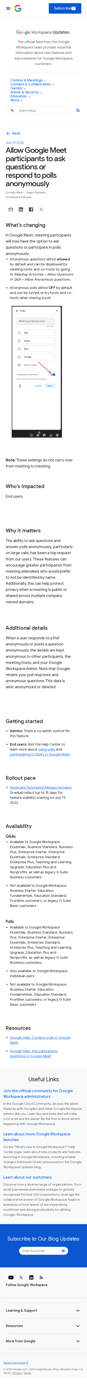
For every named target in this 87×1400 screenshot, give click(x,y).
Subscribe (65, 8)
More (17, 100)
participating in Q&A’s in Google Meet (40, 754)
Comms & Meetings (28, 80)
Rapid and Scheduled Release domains (40, 788)
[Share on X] (41, 209)
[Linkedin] (31, 1277)
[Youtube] (11, 1277)
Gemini (18, 88)
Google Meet (15, 192)
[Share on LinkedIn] (21, 209)
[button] (43, 1310)
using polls (46, 749)
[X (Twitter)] (21, 1277)
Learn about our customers (27, 1177)
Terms (27, 1373)
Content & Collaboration (32, 84)
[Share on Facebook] (31, 209)
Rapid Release (36, 192)
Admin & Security (26, 92)
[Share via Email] (11, 209)
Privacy (17, 1373)
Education (20, 96)
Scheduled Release (18, 197)
